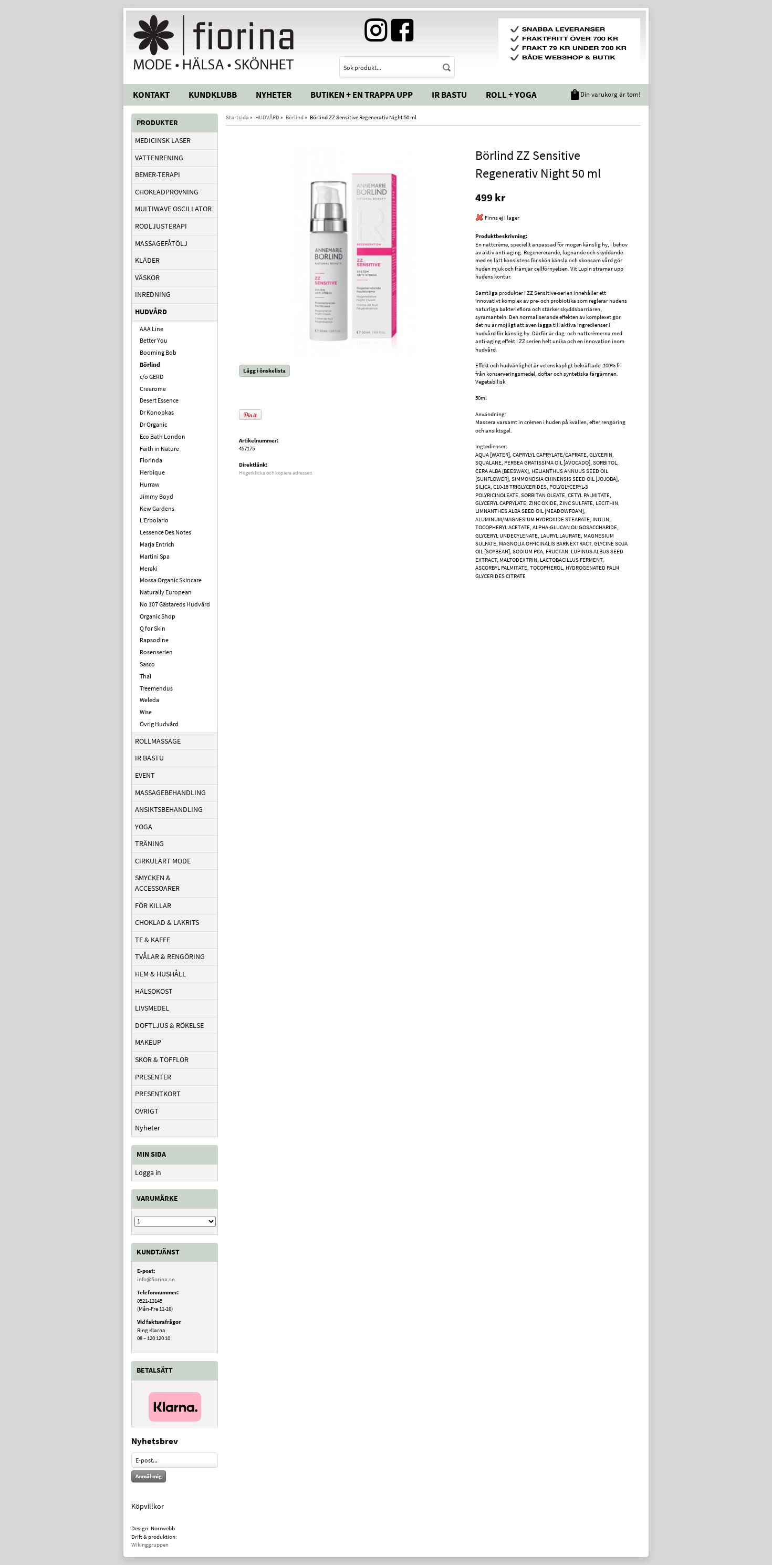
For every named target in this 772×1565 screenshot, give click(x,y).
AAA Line (151, 329)
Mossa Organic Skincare (171, 580)
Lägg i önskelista (264, 370)
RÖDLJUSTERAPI (161, 226)
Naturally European (166, 592)
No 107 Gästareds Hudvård (175, 604)
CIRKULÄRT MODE (163, 861)
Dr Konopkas (157, 412)
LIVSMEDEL (152, 1008)
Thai (145, 676)
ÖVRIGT (147, 1111)
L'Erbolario (154, 520)
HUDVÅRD (151, 311)
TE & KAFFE (152, 939)
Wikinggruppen (150, 1544)
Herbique (152, 472)
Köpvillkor (147, 1506)
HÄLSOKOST (154, 991)
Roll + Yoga (511, 94)
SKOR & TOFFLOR (162, 1059)
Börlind (150, 364)
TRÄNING (149, 843)
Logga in (148, 1172)
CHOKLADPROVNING (167, 192)
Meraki (149, 568)
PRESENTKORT (158, 1093)
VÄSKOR (147, 277)
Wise (146, 712)
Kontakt (151, 94)
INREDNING (153, 294)
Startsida (237, 117)
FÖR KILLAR (153, 905)
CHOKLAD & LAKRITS (167, 922)
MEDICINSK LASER (163, 140)
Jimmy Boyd (156, 496)
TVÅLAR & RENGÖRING (170, 956)
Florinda (151, 460)
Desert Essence (159, 400)
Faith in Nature (159, 448)
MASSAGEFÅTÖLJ (161, 243)
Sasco (147, 664)
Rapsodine (154, 640)
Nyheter (273, 94)
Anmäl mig (148, 1476)
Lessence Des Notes (165, 532)
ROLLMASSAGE (158, 741)
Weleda (149, 700)
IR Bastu (449, 94)
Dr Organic (153, 424)
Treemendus (156, 688)
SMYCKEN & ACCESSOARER (157, 883)
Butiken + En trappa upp (361, 94)
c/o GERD (151, 376)
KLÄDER (147, 260)
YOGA (143, 826)
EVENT (145, 775)
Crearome (153, 389)
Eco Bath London (162, 436)
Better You (154, 340)
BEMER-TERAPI (157, 174)
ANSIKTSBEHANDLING (169, 809)
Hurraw (150, 484)
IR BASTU (149, 758)
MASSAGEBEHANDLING (170, 792)
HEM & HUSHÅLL (160, 974)
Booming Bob (158, 352)
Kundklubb (213, 94)
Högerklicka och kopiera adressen (275, 472)
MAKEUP (148, 1042)
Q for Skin (152, 628)
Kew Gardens (157, 508)
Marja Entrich (157, 544)
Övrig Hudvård (159, 724)
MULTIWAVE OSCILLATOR (173, 208)
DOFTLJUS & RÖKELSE (169, 1025)
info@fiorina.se (155, 1279)
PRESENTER (153, 1077)
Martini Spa (155, 556)
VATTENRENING (159, 157)
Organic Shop (157, 616)
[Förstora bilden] (353, 251)
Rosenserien (156, 652)
